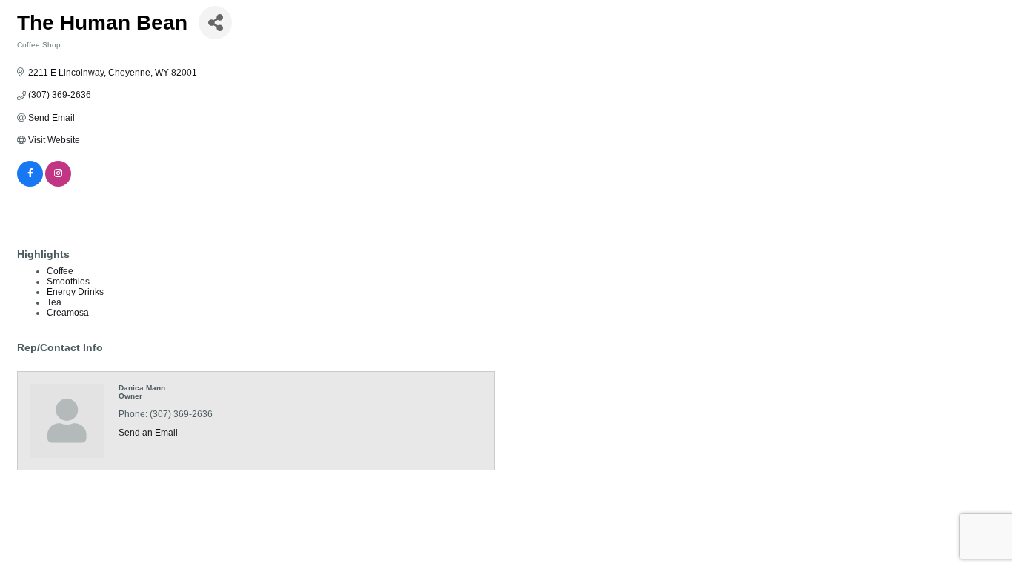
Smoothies (68, 281)
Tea (54, 302)
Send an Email (148, 432)
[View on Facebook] (30, 184)
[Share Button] (215, 22)
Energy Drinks (75, 292)
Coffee (60, 271)
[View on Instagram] (58, 184)
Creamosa (68, 312)
